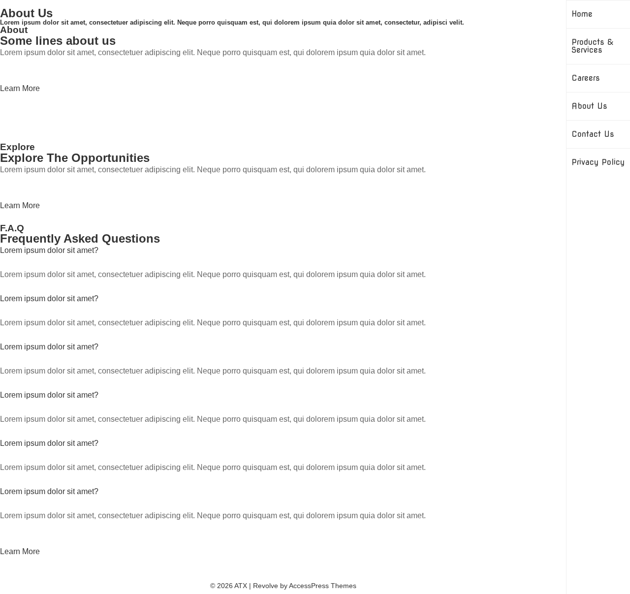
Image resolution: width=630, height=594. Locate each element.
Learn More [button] (20, 88)
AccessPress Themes (322, 586)
